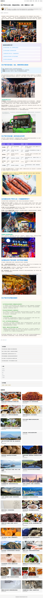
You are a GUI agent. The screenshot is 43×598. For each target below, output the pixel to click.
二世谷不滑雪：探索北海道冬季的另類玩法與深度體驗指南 (31, 469)
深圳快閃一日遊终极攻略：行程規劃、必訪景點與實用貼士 (31, 483)
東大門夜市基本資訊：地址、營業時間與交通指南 (10, 47)
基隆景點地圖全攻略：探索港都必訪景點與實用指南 (30, 496)
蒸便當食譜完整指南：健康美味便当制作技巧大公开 (9, 353)
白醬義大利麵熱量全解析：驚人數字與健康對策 (30, 414)
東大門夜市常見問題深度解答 (7, 59)
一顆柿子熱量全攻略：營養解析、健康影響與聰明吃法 (9, 537)
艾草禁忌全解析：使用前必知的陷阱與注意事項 (30, 432)
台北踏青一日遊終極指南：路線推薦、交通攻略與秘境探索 (10, 496)
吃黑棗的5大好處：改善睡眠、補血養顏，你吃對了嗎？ (9, 523)
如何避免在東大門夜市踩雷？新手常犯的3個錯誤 (10, 56)
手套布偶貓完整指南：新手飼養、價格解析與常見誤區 (9, 563)
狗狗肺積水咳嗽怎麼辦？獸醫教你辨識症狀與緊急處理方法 (31, 537)
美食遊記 (2, 3)
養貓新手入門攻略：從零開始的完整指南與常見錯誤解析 (31, 550)
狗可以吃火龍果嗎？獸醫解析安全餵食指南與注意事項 (31, 419)
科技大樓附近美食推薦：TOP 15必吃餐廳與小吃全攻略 (9, 360)
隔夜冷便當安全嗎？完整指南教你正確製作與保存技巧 (31, 576)
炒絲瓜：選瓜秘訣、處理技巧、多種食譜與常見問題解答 (9, 351)
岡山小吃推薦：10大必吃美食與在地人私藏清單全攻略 (9, 358)
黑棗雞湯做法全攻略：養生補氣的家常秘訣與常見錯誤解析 (31, 563)
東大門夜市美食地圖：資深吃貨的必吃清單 (9, 50)
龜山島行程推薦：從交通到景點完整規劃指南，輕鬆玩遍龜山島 (10, 550)
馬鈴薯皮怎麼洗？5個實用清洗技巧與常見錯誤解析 (9, 455)
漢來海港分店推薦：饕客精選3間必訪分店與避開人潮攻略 (10, 401)
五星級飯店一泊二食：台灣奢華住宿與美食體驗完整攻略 (9, 414)
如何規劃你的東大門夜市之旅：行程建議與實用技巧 (11, 53)
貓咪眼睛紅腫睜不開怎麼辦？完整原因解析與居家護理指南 (10, 576)
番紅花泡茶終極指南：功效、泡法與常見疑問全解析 (30, 401)
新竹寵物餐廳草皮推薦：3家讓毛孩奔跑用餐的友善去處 (9, 483)
